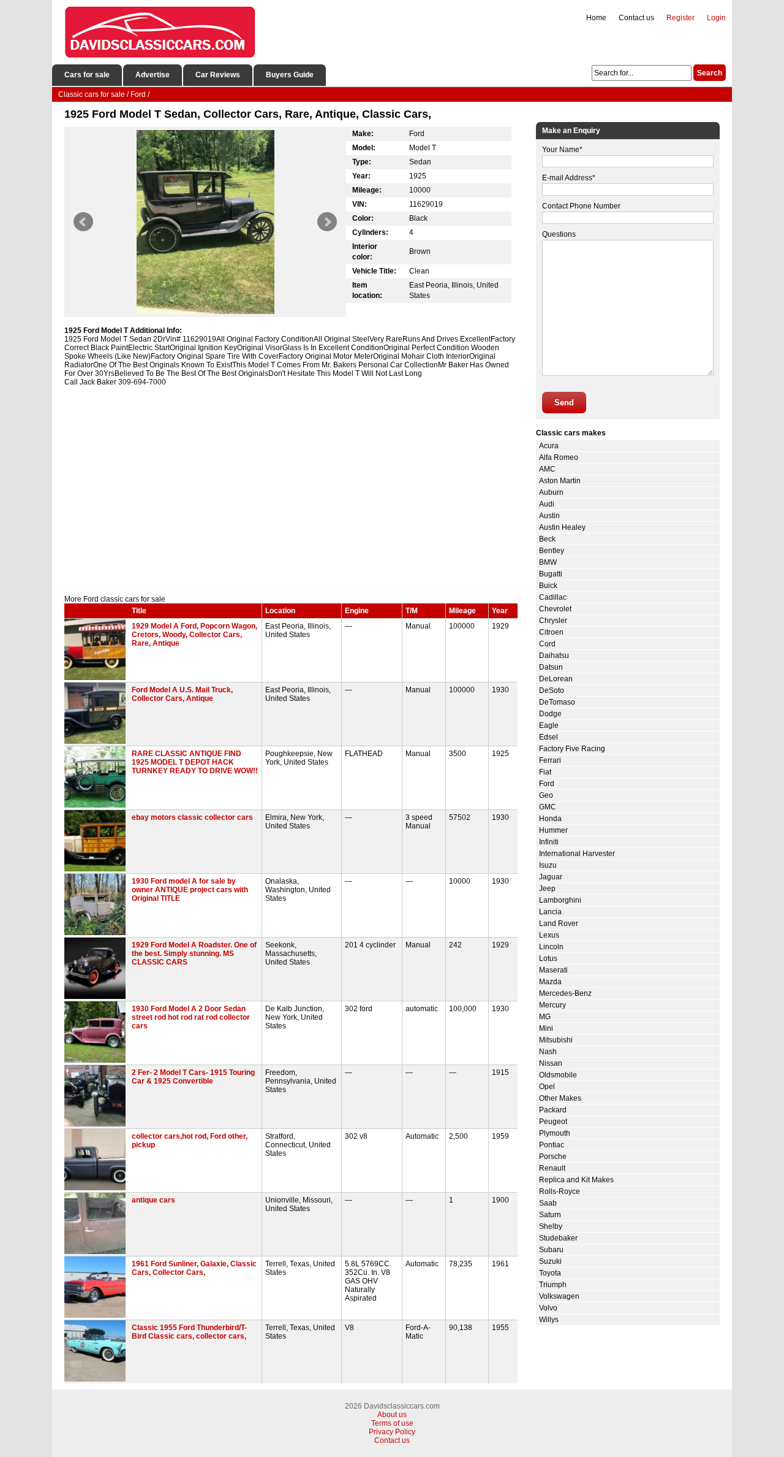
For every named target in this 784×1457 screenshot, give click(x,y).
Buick (548, 585)
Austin (549, 515)
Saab (548, 1203)
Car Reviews (217, 75)
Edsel (548, 737)
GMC (547, 807)
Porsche (553, 1156)
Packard (553, 1110)
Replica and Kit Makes (576, 1180)
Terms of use (392, 1423)
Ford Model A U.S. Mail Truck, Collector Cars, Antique (182, 694)
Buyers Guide (290, 75)
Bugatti (550, 574)
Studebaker (558, 1238)
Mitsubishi (556, 1040)
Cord (547, 644)
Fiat (545, 772)
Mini (546, 1028)
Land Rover (558, 923)
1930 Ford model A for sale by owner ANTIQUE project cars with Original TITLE (190, 890)
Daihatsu (554, 655)
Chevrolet (555, 609)
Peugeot (553, 1121)
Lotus (548, 958)
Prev (83, 222)
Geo (546, 795)
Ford (546, 783)
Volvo (548, 1308)
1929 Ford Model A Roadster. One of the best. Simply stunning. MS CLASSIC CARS (194, 953)
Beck (547, 539)
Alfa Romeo (558, 457)
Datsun (551, 667)
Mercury (552, 1005)
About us (392, 1414)
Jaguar (550, 877)
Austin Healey (562, 527)
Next (327, 222)
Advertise (152, 75)
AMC (547, 469)
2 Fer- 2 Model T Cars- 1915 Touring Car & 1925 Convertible (193, 1076)
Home (596, 17)
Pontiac (551, 1145)
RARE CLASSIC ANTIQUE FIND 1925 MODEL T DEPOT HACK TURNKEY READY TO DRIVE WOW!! (195, 762)
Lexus (549, 935)
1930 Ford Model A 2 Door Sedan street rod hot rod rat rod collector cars (191, 1017)
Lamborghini (560, 900)
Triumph (553, 1284)
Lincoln (551, 947)
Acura (549, 446)
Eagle (549, 725)
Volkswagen (559, 1296)
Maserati (553, 970)
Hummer (553, 830)
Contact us (636, 17)
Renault (552, 1168)
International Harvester (577, 853)
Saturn (550, 1214)
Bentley (551, 550)
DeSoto (551, 690)
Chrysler (553, 620)
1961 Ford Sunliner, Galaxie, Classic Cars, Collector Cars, (194, 1268)
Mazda (550, 981)
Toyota (550, 1273)
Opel (547, 1086)
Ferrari (550, 760)
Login (716, 17)
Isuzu (548, 865)
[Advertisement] (291, 490)
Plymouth (554, 1133)
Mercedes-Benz (565, 993)
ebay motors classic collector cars (192, 817)
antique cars (153, 1200)
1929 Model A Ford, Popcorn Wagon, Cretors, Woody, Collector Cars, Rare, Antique (194, 635)
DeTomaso (557, 702)
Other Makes (560, 1098)
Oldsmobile (558, 1075)
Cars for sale (87, 75)
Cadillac (553, 597)
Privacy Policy (392, 1432)
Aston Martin (560, 480)
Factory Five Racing (572, 748)
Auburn (551, 492)
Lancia (550, 912)
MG (545, 1016)
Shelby (550, 1226)
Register (680, 17)
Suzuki (550, 1261)
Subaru (551, 1249)
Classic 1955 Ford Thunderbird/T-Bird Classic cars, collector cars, (189, 1331)
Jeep (547, 888)
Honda (550, 818)
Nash (548, 1051)
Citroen (551, 632)
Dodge (550, 713)
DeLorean (556, 679)
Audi (546, 504)
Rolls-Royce (559, 1191)
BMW (548, 562)
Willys (549, 1319)
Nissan (550, 1063)
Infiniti (549, 842)
